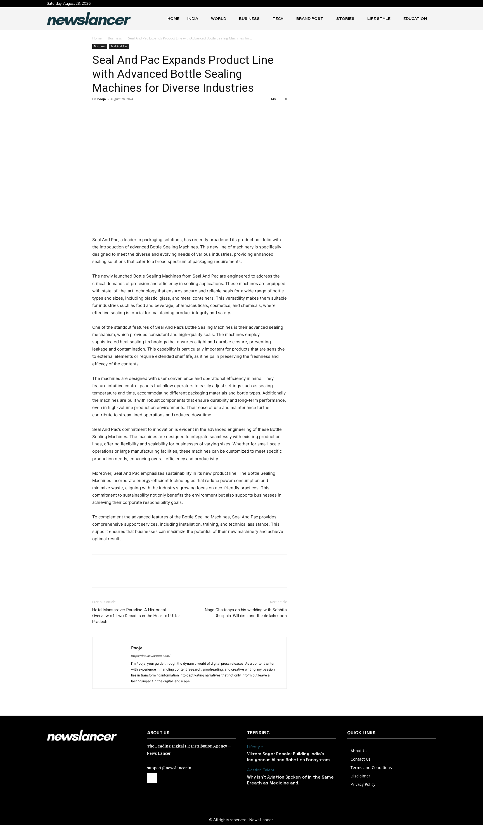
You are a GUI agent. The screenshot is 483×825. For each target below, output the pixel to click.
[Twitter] (110, 111)
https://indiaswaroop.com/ (150, 656)
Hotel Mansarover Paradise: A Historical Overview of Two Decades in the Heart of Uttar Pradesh (136, 615)
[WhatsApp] (136, 111)
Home (97, 38)
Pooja (101, 99)
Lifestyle (255, 746)
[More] (149, 111)
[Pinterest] (123, 111)
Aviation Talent (260, 770)
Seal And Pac (118, 46)
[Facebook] (97, 111)
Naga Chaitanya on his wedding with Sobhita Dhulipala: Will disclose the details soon (246, 612)
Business (115, 38)
